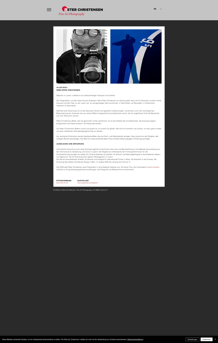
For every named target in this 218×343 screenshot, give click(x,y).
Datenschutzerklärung (135, 339)
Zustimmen (207, 339)
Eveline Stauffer (153, 167)
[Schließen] (215, 339)
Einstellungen (192, 339)
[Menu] (49, 9)
